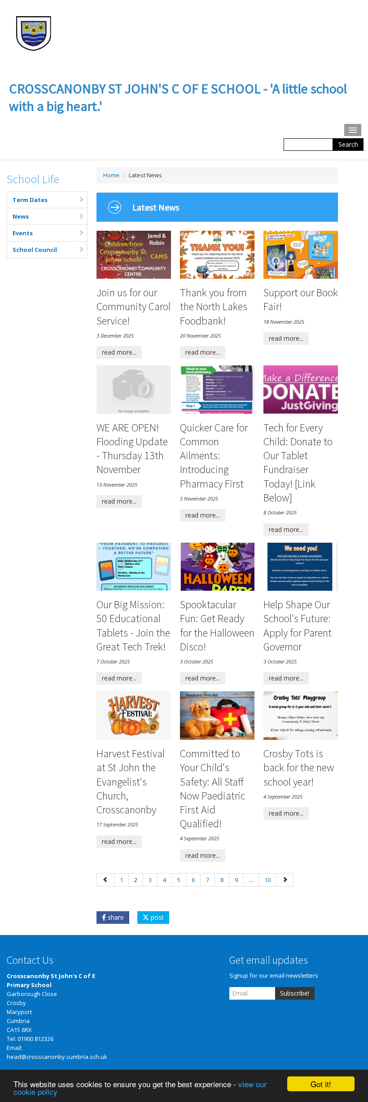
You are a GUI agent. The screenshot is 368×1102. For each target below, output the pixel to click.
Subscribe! (294, 993)
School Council (35, 250)
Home (111, 175)
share (115, 917)
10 (267, 880)
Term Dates (30, 200)
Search (348, 144)
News (21, 216)
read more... (119, 352)
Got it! (321, 1083)
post (156, 917)
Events (23, 233)
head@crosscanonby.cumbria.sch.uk (57, 1057)
